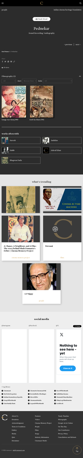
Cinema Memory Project (43, 423)
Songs (37, 433)
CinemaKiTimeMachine (64, 397)
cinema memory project (21, 258)
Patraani (49, 246)
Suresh (13, 140)
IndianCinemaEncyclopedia (13, 397)
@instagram (6, 326)
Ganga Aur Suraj (8, 120)
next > (78, 44)
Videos (37, 419)
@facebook (33, 326)
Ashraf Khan (56, 150)
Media (14, 433)
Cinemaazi (7, 391)
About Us (15, 416)
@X (57, 326)
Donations (15, 419)
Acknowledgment (18, 423)
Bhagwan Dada (16, 160)
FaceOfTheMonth (62, 391)
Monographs (62, 419)
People (37, 426)
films (62, 258)
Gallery (14, 430)
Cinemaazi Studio (41, 441)
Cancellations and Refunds (67, 437)
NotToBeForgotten (10, 394)
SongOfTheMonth (10, 400)
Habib (12, 150)
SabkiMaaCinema (62, 394)
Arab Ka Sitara (35, 120)
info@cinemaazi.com (19, 450)
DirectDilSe (34, 397)
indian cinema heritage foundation (67, 10)
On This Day (62, 426)
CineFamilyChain (9, 403)
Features (38, 416)
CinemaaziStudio (36, 400)
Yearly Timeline (63, 416)
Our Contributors (64, 430)
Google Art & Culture (65, 423)
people (4, 10)
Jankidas (54, 140)
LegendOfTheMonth (37, 403)
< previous (68, 44)
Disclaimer (15, 441)
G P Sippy (29, 294)
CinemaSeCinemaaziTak (38, 391)
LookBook (59, 403)
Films (37, 430)
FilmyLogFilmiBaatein (64, 400)
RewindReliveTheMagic (38, 394)
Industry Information (42, 437)
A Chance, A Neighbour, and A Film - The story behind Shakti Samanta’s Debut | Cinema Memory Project (20, 248)
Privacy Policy (63, 433)
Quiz (13, 437)
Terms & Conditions (18, 426)
